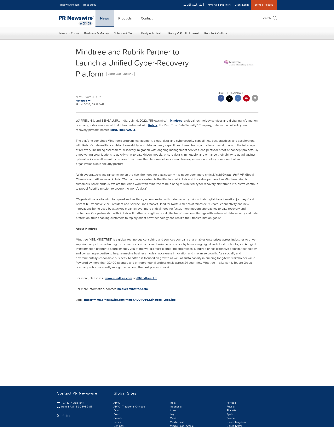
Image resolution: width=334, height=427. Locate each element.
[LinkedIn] (68, 415)
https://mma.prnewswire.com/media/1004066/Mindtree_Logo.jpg (130, 299)
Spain (230, 414)
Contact (147, 18)
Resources (89, 5)
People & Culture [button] (215, 33)
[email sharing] (255, 99)
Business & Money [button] (96, 33)
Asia (115, 410)
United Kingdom (236, 422)
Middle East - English (119, 73)
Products (125, 18)
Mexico (174, 418)
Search (266, 18)
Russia (230, 407)
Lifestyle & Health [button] (151, 33)
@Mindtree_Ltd (146, 278)
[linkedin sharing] (238, 99)
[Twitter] (58, 415)
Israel (173, 410)
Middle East (177, 422)
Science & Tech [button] (124, 33)
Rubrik (152, 125)
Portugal (231, 403)
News (104, 18)
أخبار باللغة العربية (193, 5)
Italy (172, 414)
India (173, 403)
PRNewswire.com (69, 5)
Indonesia (175, 407)
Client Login (242, 5)
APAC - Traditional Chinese (129, 407)
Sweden (231, 418)
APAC (116, 403)
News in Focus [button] (69, 33)
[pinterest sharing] (246, 99)
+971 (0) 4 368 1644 (72, 403)
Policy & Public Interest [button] (183, 33)
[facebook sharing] (221, 99)
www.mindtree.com (118, 278)
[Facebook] (63, 415)
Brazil (116, 414)
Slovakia (231, 410)
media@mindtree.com (132, 289)
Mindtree (176, 120)
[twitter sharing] (229, 99)
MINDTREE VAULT (122, 130)
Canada (117, 418)
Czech (117, 422)
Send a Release (264, 5)
